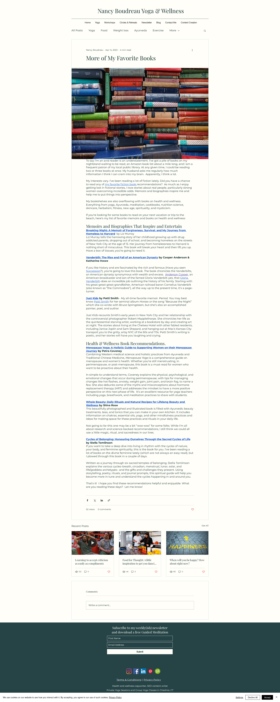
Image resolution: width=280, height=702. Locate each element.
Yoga (92, 30)
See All (205, 525)
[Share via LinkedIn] (101, 500)
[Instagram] (129, 671)
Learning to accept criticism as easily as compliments (91, 561)
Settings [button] (239, 697)
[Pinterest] (150, 671)
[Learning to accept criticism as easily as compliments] (93, 543)
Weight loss (120, 30)
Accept (267, 697)
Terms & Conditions (129, 679)
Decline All (253, 697)
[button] (204, 30)
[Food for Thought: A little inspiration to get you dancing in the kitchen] (140, 543)
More (172, 30)
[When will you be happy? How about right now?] (187, 543)
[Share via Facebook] (87, 500)
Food (104, 30)
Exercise (158, 30)
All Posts (77, 30)
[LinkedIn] (143, 671)
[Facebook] (136, 671)
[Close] (276, 697)
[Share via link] (108, 500)
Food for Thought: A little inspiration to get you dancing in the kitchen (140, 561)
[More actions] (192, 50)
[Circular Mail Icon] (157, 671)
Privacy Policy (152, 679)
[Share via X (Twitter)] (94, 500)
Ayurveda (140, 30)
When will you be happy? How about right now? (187, 561)
